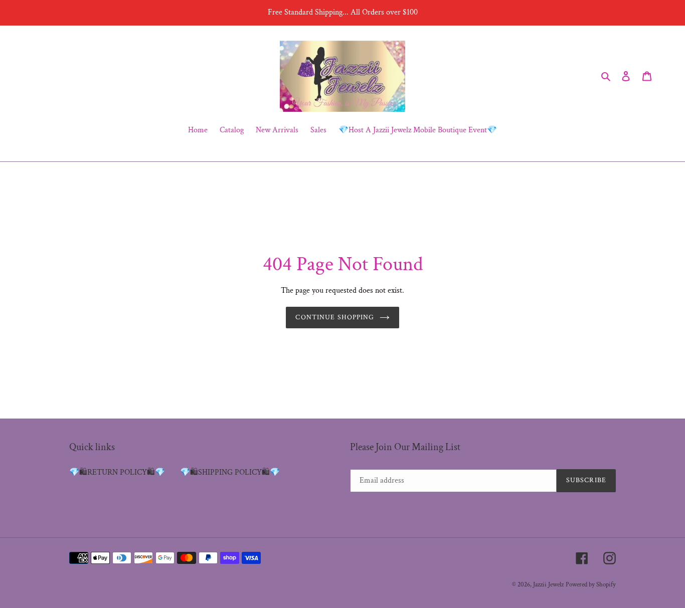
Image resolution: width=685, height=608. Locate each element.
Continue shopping (334, 317)
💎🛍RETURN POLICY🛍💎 (117, 472)
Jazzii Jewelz (548, 584)
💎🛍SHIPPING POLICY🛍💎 (230, 472)
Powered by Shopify (591, 584)
